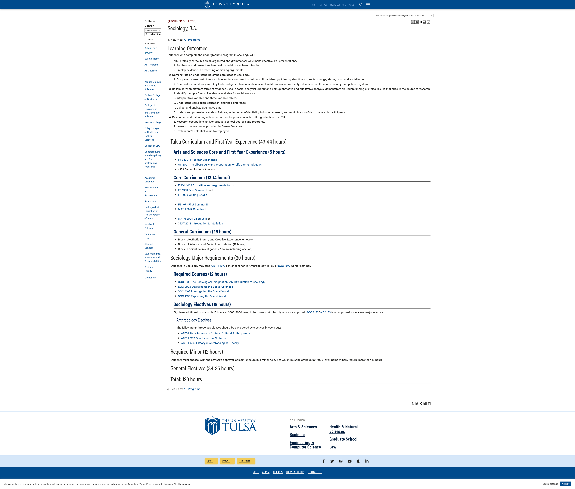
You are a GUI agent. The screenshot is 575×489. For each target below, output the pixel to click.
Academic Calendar (149, 179)
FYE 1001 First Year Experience (197, 160)
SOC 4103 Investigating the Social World (203, 291)
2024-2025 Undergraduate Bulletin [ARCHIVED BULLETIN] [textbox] (399, 15)
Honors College (152, 122)
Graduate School (343, 438)
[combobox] (403, 15)
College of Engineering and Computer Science (152, 110)
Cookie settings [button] (550, 483)
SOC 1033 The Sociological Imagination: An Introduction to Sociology (221, 282)
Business (297, 434)
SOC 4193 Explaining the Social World (202, 296)
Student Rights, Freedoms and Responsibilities (152, 257)
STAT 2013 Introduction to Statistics (200, 223)
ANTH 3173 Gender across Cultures (203, 338)
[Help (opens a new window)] (428, 22)
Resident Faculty (149, 268)
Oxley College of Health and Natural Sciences (151, 134)
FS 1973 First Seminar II (193, 204)
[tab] (361, 4)
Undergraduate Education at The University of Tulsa (152, 212)
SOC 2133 (312, 312)
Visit (315, 4)
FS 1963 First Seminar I (192, 190)
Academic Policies (149, 226)
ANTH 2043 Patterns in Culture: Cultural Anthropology (215, 333)
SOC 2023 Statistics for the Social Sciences (205, 287)
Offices (278, 472)
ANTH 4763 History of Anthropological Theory (210, 343)
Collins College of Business (152, 97)
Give (351, 4)
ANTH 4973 (218, 266)
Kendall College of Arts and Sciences (152, 85)
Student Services (148, 245)
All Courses (150, 70)
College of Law (152, 145)
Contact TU (315, 472)
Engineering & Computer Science (305, 444)
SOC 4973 (284, 266)
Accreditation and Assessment (151, 191)
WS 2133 (325, 312)
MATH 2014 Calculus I (192, 209)
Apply (323, 4)
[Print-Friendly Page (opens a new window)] (424, 22)
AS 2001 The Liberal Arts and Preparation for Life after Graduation (220, 164)
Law (332, 446)
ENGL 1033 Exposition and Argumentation (204, 185)
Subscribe (244, 461)
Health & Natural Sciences (343, 428)
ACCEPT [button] (565, 483)
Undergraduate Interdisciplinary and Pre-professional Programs (152, 159)
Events (226, 461)
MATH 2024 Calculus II (192, 219)
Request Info (338, 4)
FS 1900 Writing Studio (192, 195)
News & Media (295, 472)
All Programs (151, 64)
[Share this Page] (420, 22)
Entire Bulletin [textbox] (151, 30)
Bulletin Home (151, 58)
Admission (150, 201)
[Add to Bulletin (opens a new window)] (417, 22)
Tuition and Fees (150, 235)
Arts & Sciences (303, 426)
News (210, 461)
